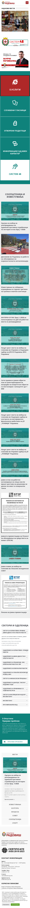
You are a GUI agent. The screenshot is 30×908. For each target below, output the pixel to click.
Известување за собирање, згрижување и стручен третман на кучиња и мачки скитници (14, 289)
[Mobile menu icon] (27, 2)
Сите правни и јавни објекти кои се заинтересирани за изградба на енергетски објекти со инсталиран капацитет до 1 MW (14, 384)
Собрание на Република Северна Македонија (12, 888)
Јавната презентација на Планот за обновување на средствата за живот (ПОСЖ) (15, 538)
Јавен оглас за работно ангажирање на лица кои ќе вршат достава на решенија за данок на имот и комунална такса (14, 484)
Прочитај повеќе (9, 799)
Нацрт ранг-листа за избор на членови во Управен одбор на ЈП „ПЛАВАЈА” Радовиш (14, 451)
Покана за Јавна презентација (14, 612)
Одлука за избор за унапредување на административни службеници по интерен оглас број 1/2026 (14, 226)
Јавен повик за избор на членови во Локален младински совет (15, 568)
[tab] (15, 631)
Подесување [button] (6, 904)
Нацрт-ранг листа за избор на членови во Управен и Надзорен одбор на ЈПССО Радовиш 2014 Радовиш (14, 351)
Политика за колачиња (8, 901)
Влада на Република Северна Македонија (11, 886)
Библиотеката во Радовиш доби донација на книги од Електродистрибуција (15, 21)
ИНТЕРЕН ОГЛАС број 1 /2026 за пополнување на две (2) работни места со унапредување (14, 319)
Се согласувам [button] (15, 904)
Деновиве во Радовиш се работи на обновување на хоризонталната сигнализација (15, 259)
